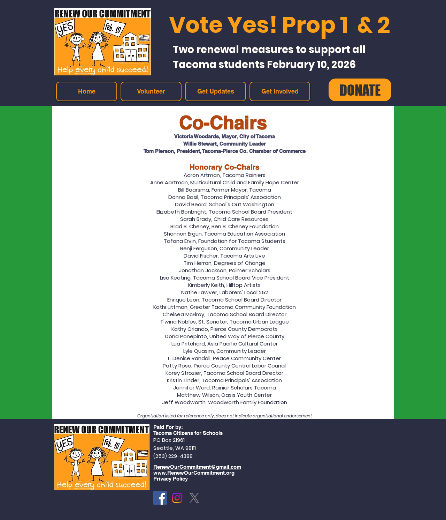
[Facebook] (160, 498)
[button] (279, 91)
